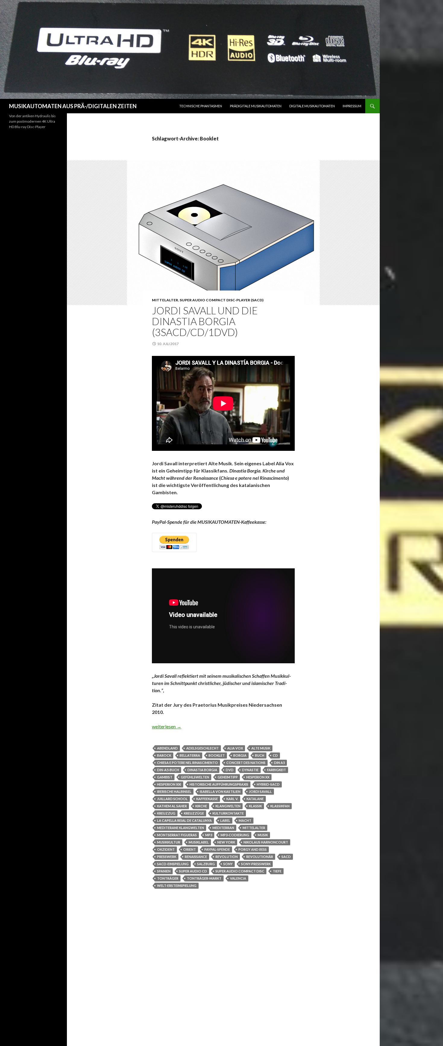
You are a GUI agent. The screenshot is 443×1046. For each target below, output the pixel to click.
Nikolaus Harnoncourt (265, 842)
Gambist (164, 777)
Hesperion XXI (169, 784)
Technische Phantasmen (200, 106)
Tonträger (167, 878)
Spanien (164, 871)
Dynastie (250, 770)
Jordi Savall (260, 791)
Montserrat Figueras (177, 835)
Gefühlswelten (195, 777)
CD (275, 755)
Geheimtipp (228, 777)
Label (225, 820)
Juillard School (172, 799)
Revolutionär (259, 857)
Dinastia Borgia (202, 770)
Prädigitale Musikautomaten (255, 106)
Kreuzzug (166, 813)
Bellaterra (190, 755)
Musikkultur (168, 842)
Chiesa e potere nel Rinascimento (187, 763)
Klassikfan (280, 806)
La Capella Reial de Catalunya (184, 820)
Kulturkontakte (228, 813)
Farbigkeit (276, 770)
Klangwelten (227, 806)
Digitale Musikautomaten (312, 106)
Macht (245, 820)
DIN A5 (279, 763)
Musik (263, 835)
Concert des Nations (245, 763)
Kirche (201, 806)
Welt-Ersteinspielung (176, 885)
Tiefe (277, 871)
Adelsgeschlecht (202, 748)
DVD (230, 770)
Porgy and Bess (252, 849)
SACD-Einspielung (173, 864)
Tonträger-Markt (204, 878)
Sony (228, 864)
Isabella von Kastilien (220, 791)
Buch (259, 755)
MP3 (208, 835)
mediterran (223, 828)
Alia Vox (235, 748)
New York (226, 842)
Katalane (255, 799)
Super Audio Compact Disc (239, 871)
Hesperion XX (257, 777)
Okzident (166, 849)
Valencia (238, 878)
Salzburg (206, 864)
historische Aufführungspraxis (219, 784)
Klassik (255, 806)
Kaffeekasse (207, 799)
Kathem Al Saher (172, 806)
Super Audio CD (193, 871)
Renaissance (196, 857)
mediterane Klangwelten (180, 828)
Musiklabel (199, 842)
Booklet (217, 755)
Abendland (167, 748)
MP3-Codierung (235, 835)
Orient (189, 849)
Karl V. (232, 799)
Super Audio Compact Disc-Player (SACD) (221, 300)
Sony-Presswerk (256, 864)
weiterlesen (166, 726)
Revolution (226, 857)
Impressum (352, 106)
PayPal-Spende (217, 849)
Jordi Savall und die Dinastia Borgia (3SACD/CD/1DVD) (205, 321)
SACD (286, 857)
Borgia (240, 755)
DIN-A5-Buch (168, 770)
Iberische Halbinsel (174, 791)
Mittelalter (165, 300)
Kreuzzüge (194, 813)
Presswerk (166, 857)
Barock (164, 755)
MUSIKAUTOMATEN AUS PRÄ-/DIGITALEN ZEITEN (73, 106)
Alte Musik (260, 748)
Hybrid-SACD (268, 784)
